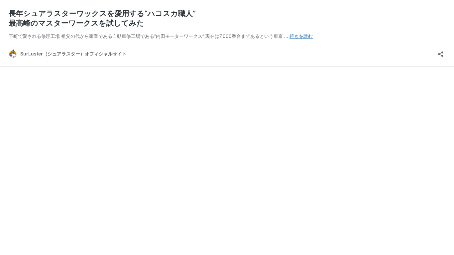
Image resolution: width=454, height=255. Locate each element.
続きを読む (301, 36)
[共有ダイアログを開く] (440, 52)
